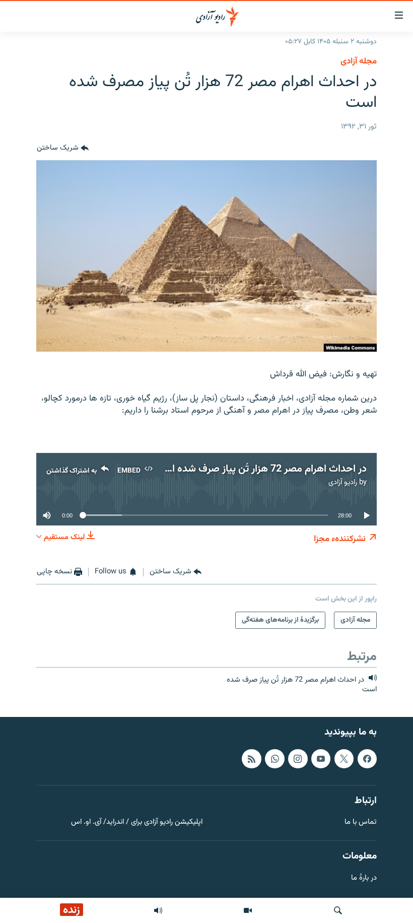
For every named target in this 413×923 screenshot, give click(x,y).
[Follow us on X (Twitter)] (344, 758)
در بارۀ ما (364, 878)
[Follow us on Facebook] (367, 758)
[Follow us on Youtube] (320, 758)
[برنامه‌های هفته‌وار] (158, 910)
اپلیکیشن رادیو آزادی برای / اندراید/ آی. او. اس (136, 822)
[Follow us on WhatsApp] (274, 758)
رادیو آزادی (342, 482)
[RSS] (251, 758)
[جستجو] (338, 910)
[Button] (63, 148)
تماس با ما (361, 822)
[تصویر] (248, 910)
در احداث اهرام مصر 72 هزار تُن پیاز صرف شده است (261, 469)
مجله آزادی (358, 61)
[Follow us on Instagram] (297, 758)
